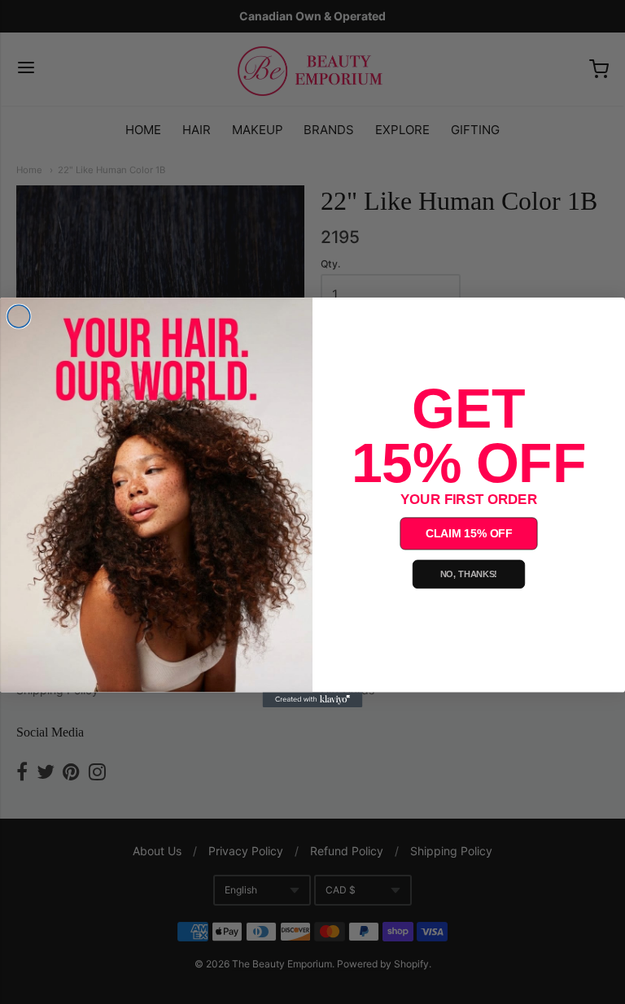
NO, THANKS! (469, 574)
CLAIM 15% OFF (469, 533)
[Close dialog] (18, 316)
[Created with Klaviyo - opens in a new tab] (313, 699)
